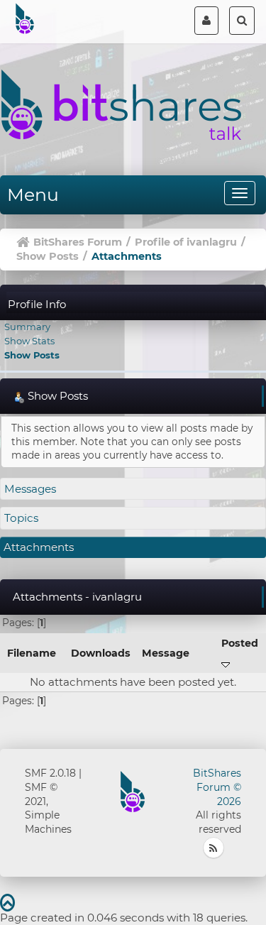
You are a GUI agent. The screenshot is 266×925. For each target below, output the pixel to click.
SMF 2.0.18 (50, 773)
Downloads (101, 653)
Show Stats (29, 340)
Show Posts (32, 355)
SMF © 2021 (41, 794)
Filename (31, 653)
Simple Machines (48, 822)
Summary (27, 326)
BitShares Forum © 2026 (217, 787)
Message (165, 653)
